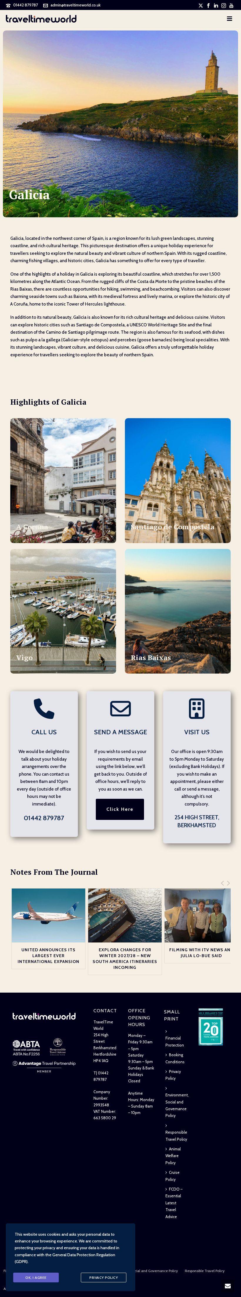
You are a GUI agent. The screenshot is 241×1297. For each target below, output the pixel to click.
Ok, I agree (36, 1277)
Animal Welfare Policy (173, 1156)
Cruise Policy (172, 1175)
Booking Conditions (175, 1058)
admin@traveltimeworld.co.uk (76, 5)
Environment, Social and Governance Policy (177, 1105)
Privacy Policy (173, 1075)
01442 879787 (25, 5)
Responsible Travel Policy (176, 1135)
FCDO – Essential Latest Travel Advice (174, 1203)
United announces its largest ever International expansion (48, 955)
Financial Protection (174, 1041)
